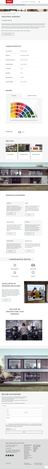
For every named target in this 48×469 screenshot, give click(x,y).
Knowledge (35, 447)
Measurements (15, 269)
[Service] (33, 272)
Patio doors (10, 154)
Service (33, 276)
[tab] (14, 96)
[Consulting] (33, 265)
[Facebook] (6, 455)
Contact (34, 451)
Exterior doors (24, 154)
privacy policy (20, 426)
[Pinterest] (13, 455)
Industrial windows (20, 4)
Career (34, 450)
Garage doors (36, 154)
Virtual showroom (36, 446)
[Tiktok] (10, 455)
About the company (37, 445)
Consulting (33, 269)
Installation (15, 276)
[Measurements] (15, 265)
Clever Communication (38, 464)
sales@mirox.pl (8, 448)
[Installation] (15, 272)
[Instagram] (8, 455)
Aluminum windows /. (12, 4)
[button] (39, 2)
